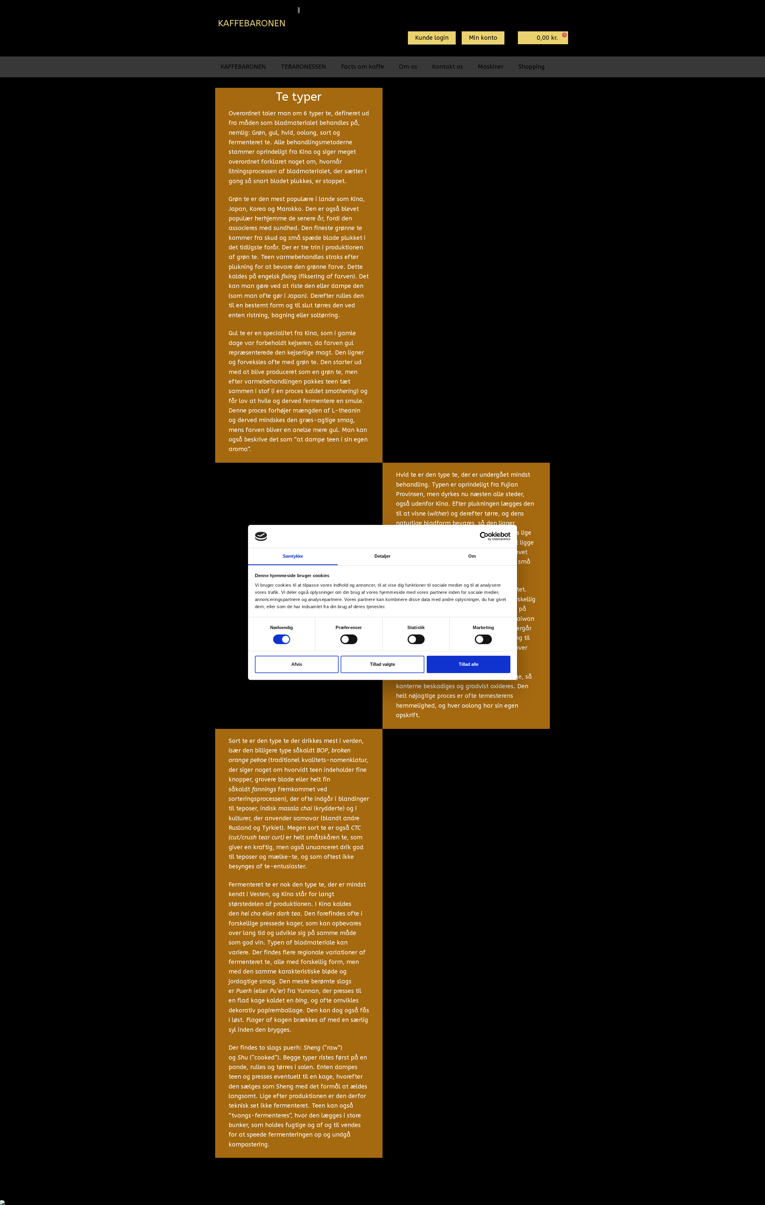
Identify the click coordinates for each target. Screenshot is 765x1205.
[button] (432, 38)
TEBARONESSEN (303, 66)
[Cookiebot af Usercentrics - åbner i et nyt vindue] (484, 536)
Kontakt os (447, 66)
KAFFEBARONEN (243, 66)
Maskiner (491, 66)
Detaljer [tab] (382, 556)
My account (347, 1178)
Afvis (296, 664)
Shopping (531, 66)
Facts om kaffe (362, 66)
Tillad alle (468, 664)
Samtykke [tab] (293, 556)
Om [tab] (472, 556)
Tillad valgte (382, 664)
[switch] (348, 639)
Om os (408, 66)
